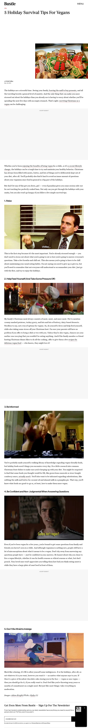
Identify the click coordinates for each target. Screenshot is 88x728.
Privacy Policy (46, 723)
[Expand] (77, 708)
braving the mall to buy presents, (63, 90)
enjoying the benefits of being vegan (37, 166)
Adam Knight (17, 695)
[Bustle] (10, 3)
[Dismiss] (84, 708)
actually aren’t (25, 476)
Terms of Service (36, 723)
